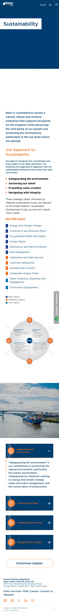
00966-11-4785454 (19, 608)
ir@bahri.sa (14, 610)
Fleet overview (12, 591)
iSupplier (8, 595)
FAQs (25, 591)
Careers (34, 591)
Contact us (46, 591)
